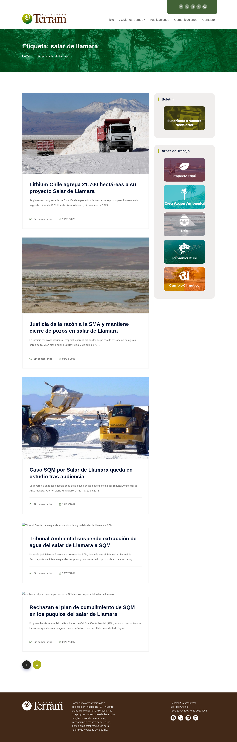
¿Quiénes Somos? (132, 19)
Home (26, 56)
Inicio (110, 19)
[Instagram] (198, 6)
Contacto (208, 19)
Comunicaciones (185, 19)
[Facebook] (181, 6)
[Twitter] (187, 6)
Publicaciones (159, 19)
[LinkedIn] (193, 6)
